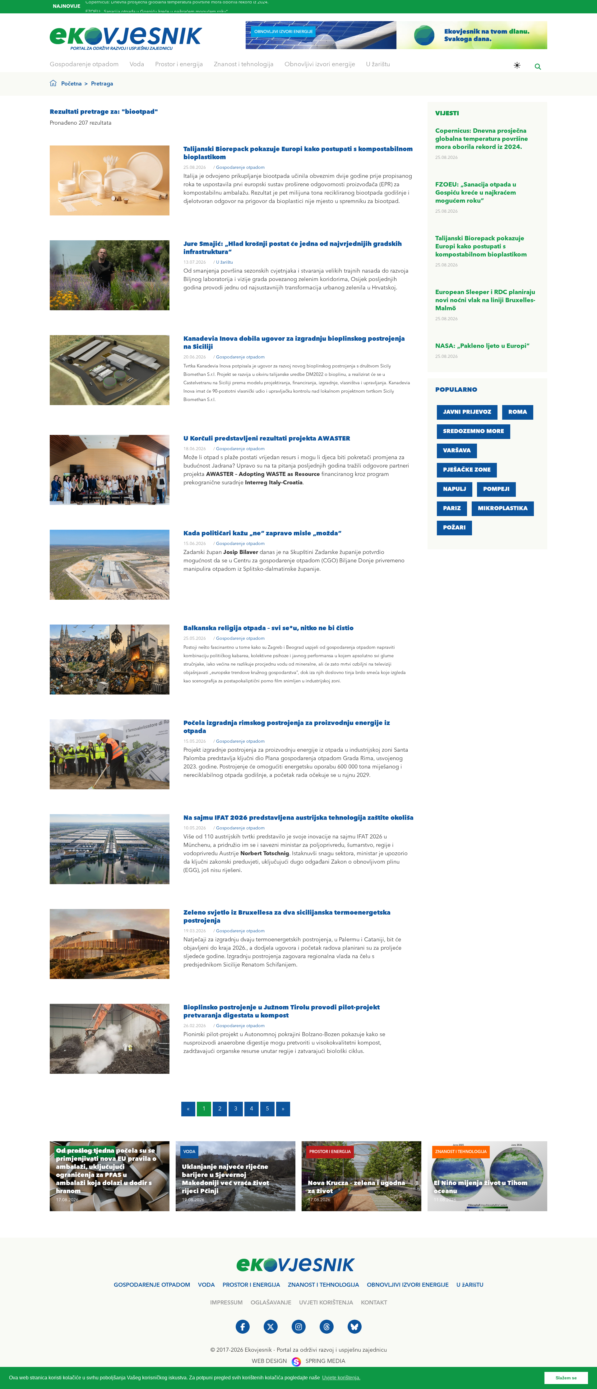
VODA (206, 1285)
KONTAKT (374, 1303)
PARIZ (452, 508)
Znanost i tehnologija (244, 65)
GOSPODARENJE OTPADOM (152, 1285)
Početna (71, 84)
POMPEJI (496, 489)
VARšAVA (457, 451)
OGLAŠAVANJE (271, 1303)
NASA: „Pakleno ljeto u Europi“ (482, 346)
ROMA (517, 412)
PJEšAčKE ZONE (467, 470)
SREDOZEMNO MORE (473, 431)
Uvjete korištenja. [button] (341, 1377)
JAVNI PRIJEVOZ (467, 412)
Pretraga (102, 84)
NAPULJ (454, 489)
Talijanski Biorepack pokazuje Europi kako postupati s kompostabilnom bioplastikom (170, 8)
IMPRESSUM (226, 1303)
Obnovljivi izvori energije (320, 65)
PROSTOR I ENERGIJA (251, 1285)
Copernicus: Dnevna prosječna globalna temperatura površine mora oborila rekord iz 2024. (481, 139)
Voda (137, 65)
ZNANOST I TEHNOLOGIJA (323, 1285)
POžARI (454, 528)
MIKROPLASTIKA (503, 508)
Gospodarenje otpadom (84, 65)
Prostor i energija (179, 65)
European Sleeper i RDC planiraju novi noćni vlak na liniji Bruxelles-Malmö (485, 300)
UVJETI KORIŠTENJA (326, 1303)
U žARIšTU (470, 1285)
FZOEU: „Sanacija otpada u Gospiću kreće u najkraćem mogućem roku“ (475, 193)
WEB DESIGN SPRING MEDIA (298, 1361)
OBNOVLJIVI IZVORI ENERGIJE (408, 1285)
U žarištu (378, 65)
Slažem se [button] (566, 1377)
